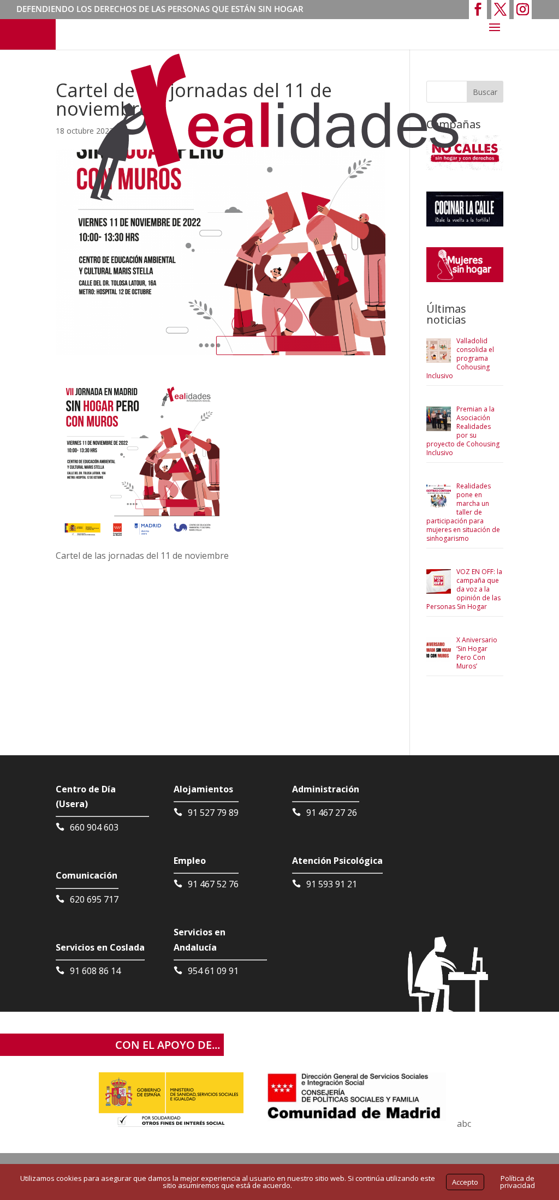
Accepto (465, 1182)
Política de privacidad (517, 1181)
